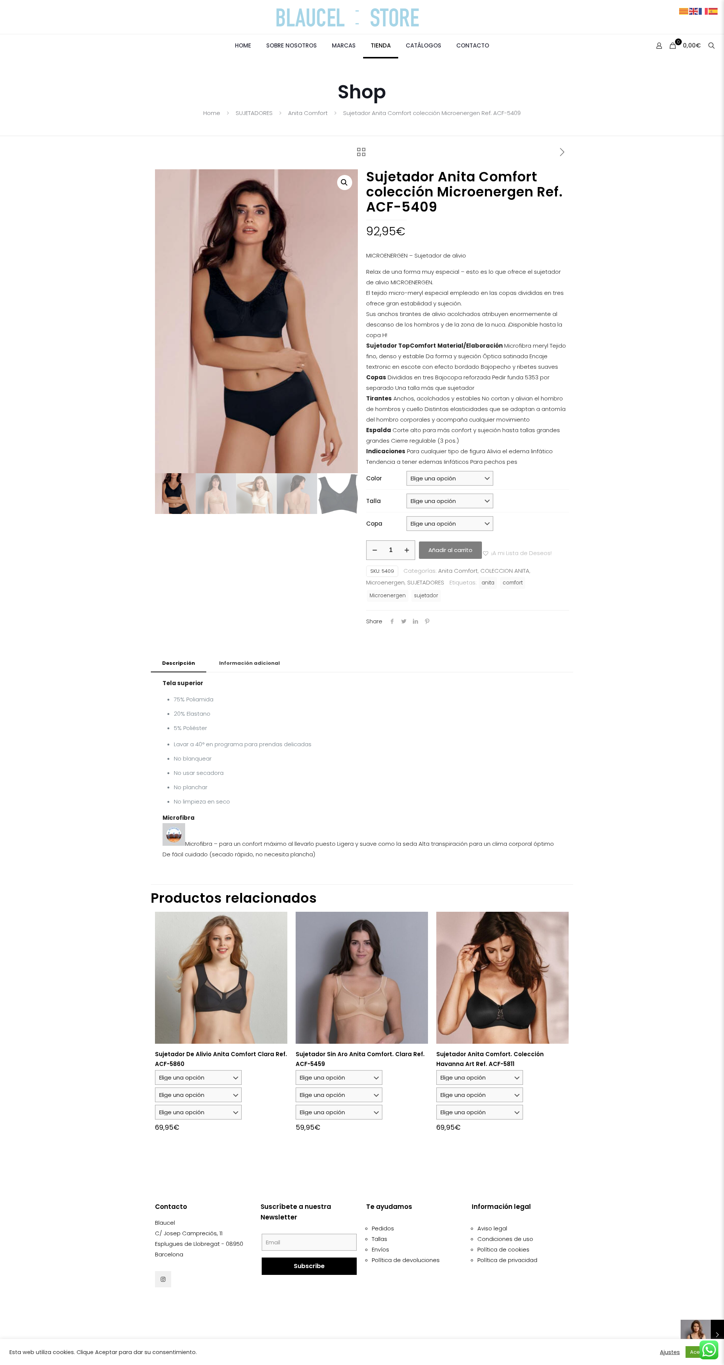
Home (211, 113)
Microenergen (385, 582)
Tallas (379, 1239)
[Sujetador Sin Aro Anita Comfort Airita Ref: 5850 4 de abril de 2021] (702, 1335)
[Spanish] (713, 11)
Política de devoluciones (406, 1260)
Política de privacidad (507, 1260)
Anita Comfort (308, 113)
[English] (694, 11)
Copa (374, 524)
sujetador (426, 595)
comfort (513, 582)
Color (374, 478)
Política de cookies (503, 1249)
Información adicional (249, 663)
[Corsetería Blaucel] (362, 17)
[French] (704, 11)
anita (488, 582)
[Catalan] (684, 11)
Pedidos (383, 1228)
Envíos (380, 1249)
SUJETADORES (254, 113)
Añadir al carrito (450, 550)
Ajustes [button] (670, 1352)
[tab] (178, 663)
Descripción (178, 663)
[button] (344, 182)
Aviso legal (492, 1228)
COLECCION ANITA (504, 571)
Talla (373, 501)
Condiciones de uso (505, 1239)
